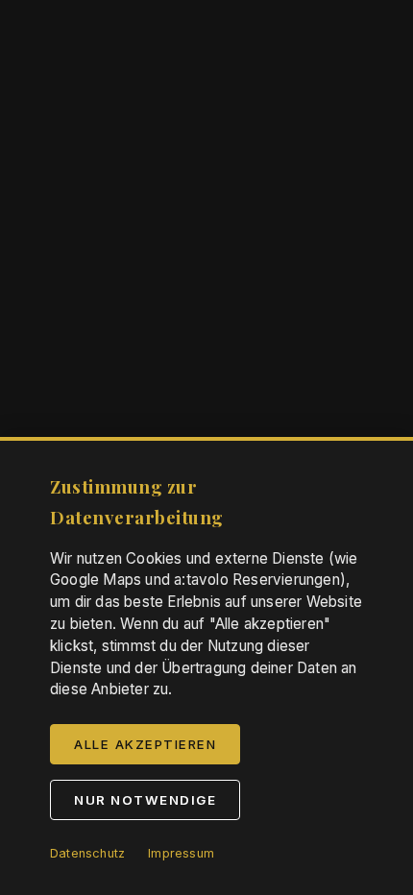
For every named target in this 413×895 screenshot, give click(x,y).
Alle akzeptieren (145, 744)
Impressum (181, 853)
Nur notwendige (145, 800)
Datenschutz (87, 853)
